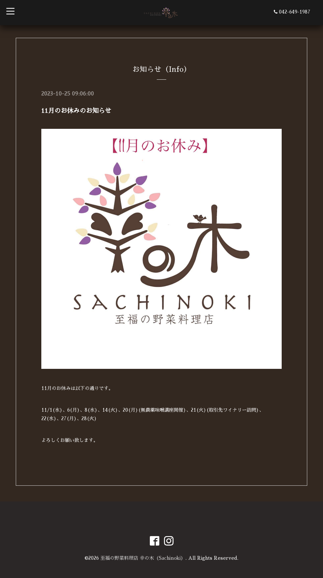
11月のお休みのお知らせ (76, 110)
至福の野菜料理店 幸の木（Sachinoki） (142, 558)
